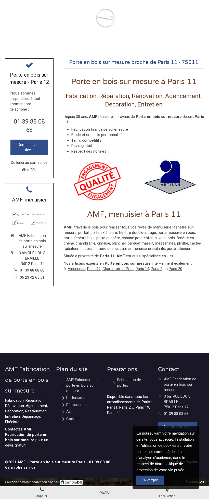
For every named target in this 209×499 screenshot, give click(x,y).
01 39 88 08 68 (32, 270)
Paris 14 (142, 268)
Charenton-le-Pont (118, 268)
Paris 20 (175, 268)
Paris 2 (156, 268)
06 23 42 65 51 (32, 277)
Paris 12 (94, 268)
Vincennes (76, 268)
